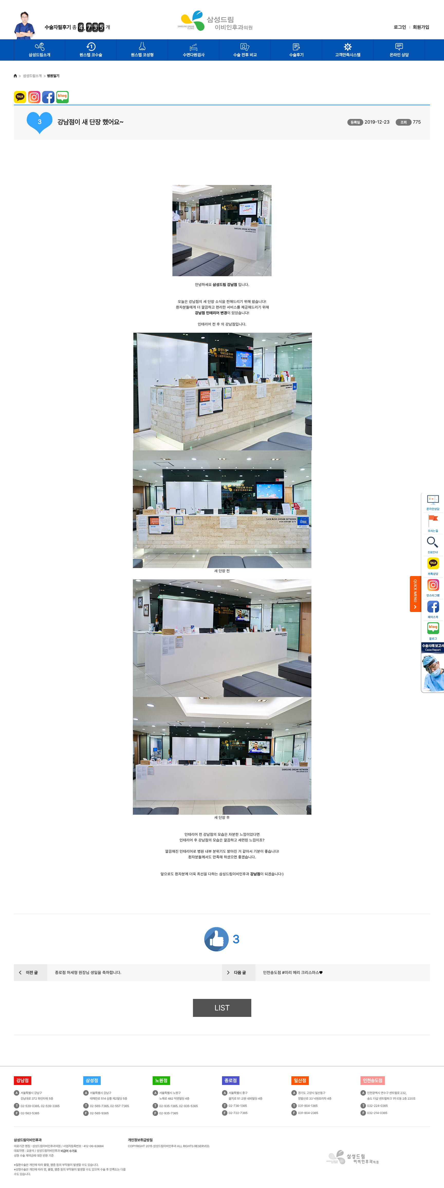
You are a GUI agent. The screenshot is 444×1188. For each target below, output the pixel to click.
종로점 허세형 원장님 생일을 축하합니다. (88, 972)
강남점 (22, 1080)
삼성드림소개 (39, 54)
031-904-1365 (308, 1106)
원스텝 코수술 (91, 54)
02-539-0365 (30, 1106)
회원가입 (421, 27)
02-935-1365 (168, 1106)
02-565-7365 (99, 1106)
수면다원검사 (194, 54)
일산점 (300, 1080)
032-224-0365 (377, 1106)
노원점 (161, 1080)
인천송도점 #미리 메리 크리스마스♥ (293, 972)
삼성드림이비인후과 (28, 1140)
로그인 (400, 27)
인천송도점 (372, 1080)
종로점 (231, 1080)
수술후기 (296, 54)
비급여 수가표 (69, 1151)
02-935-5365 (188, 1106)
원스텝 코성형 (142, 54)
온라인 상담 (399, 54)
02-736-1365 (238, 1106)
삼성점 (92, 1080)
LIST (222, 1007)
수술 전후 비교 (245, 54)
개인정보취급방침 (140, 1140)
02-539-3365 (50, 1106)
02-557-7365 (119, 1106)
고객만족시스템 (347, 54)
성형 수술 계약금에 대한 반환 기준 (34, 1155)
